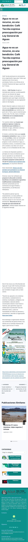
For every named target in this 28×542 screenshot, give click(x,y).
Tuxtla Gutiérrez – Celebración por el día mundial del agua (7, 389)
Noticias (4, 15)
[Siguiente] (24, 423)
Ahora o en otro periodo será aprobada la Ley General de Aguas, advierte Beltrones (13, 169)
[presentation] (14, 414)
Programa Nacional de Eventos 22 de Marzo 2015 (20, 388)
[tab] (12, 441)
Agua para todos (7, 315)
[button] (1, 9)
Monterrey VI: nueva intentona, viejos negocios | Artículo (13, 427)
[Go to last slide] (4, 423)
